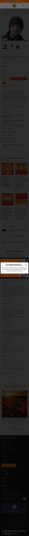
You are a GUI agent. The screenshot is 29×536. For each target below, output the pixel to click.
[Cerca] (25, 265)
